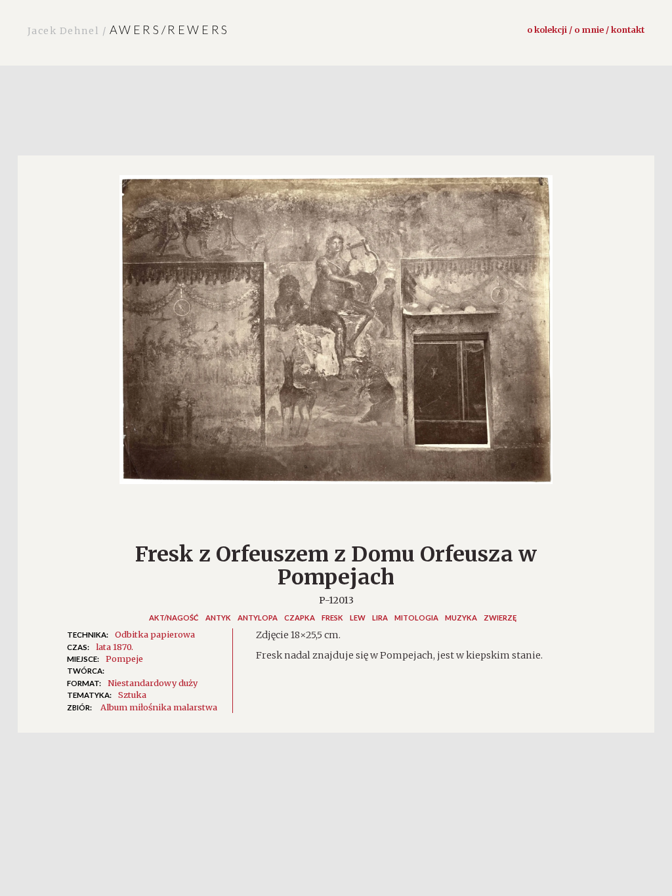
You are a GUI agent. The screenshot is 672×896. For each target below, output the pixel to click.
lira (380, 617)
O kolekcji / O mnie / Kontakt (585, 29)
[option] (336, 336)
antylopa (258, 617)
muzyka (461, 617)
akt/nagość (174, 617)
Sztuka (132, 694)
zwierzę (500, 617)
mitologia (416, 617)
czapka (299, 617)
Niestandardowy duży (153, 683)
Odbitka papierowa (155, 634)
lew (358, 617)
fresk (332, 617)
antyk (218, 617)
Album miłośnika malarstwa (158, 707)
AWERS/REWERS (129, 29)
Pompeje (124, 658)
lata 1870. (114, 646)
